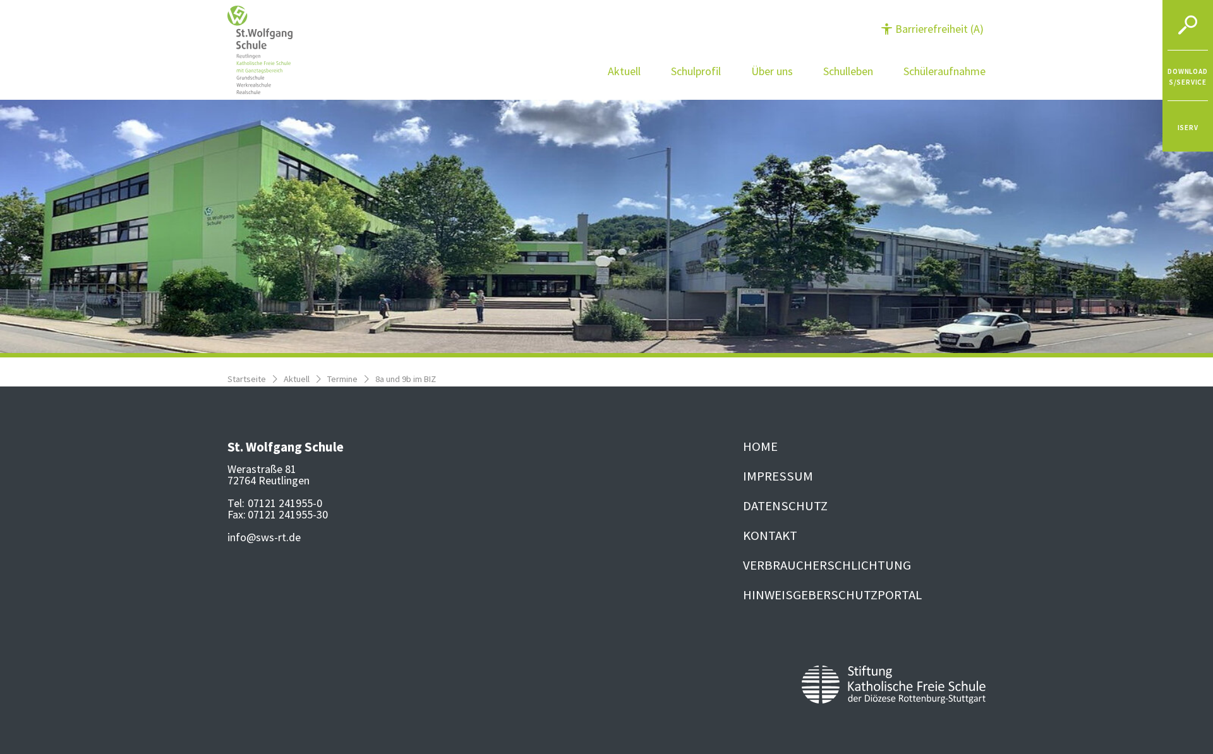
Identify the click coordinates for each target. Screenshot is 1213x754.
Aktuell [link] (624, 71)
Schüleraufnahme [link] (944, 71)
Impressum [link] (778, 476)
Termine (342, 379)
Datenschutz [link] (785, 506)
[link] (1188, 76)
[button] (932, 28)
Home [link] (760, 446)
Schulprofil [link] (696, 71)
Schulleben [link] (848, 71)
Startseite (246, 379)
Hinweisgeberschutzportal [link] (832, 595)
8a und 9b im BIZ (405, 379)
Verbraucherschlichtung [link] (827, 565)
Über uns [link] (772, 71)
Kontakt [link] (770, 535)
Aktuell (297, 379)
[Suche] (1188, 25)
